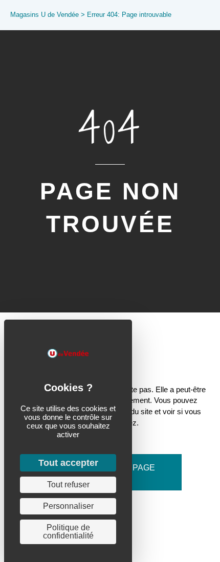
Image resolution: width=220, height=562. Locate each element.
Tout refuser (68, 484)
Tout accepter (68, 463)
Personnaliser (68, 506)
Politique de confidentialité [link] (68, 531)
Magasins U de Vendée (44, 14)
